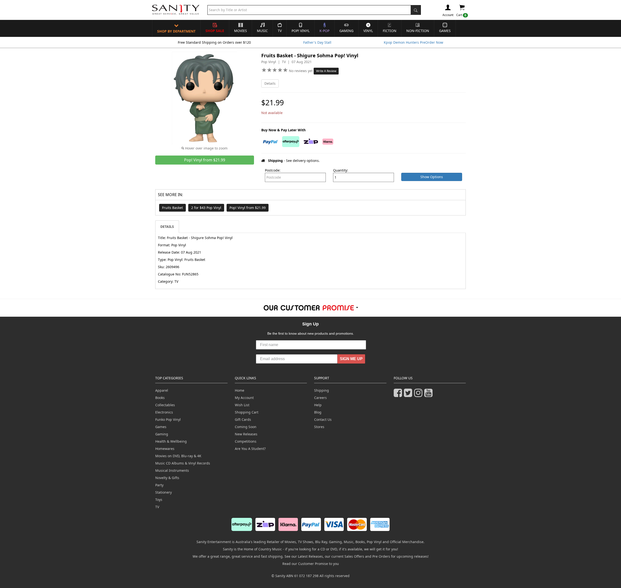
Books (160, 397)
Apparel (161, 390)
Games (445, 30)
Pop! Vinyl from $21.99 (247, 207)
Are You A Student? (250, 448)
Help (318, 405)
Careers (320, 397)
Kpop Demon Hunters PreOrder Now (413, 42)
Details (270, 83)
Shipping (321, 390)
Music (262, 30)
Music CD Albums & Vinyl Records (182, 463)
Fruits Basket (172, 207)
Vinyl (368, 30)
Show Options (431, 176)
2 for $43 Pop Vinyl (206, 207)
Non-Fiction (417, 30)
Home (239, 390)
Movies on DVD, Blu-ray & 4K (178, 456)
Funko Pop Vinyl (168, 419)
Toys (158, 499)
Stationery (163, 492)
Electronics (164, 412)
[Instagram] (419, 395)
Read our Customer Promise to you (310, 563)
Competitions (245, 441)
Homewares (164, 448)
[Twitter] (409, 395)
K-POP (324, 30)
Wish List (242, 405)
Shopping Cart (246, 412)
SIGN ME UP (351, 359)
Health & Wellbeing (171, 441)
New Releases (246, 434)
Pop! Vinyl (301, 30)
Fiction (389, 30)
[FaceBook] (399, 395)
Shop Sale (214, 30)
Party (159, 485)
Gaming (346, 30)
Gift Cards (243, 419)
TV (280, 30)
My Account (244, 397)
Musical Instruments (172, 470)
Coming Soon (245, 426)
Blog (317, 412)
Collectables (165, 405)
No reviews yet (301, 70)
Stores (319, 426)
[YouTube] (429, 395)
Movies (240, 30)
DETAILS (167, 226)
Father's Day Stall (317, 42)
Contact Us (323, 419)
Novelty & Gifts (167, 477)
